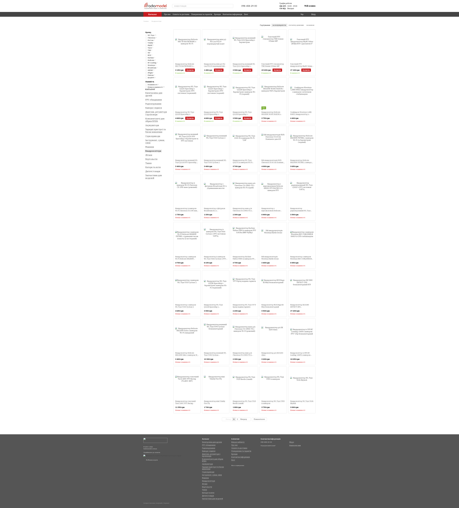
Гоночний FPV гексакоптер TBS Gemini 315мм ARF (272, 65)
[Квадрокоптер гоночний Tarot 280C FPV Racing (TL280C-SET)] (187, 383)
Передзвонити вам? (268, 445)
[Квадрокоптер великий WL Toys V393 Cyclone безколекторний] (215, 335)
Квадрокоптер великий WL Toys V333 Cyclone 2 (215, 161)
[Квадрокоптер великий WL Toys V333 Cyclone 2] (215, 142)
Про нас (167, 14)
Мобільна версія (152, 460)
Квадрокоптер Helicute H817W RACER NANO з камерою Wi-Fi (184, 66)
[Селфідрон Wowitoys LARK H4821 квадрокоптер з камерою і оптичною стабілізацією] (302, 94)
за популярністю (279, 25)
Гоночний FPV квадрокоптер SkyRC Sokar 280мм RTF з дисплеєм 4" (301, 66)
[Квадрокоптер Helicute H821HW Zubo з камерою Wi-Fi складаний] (187, 335)
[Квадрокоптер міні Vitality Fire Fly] (215, 383)
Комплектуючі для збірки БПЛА (154, 120)
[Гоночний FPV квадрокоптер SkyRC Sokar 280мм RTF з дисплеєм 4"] (302, 46)
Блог (246, 14)
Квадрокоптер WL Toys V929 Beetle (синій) (244, 402)
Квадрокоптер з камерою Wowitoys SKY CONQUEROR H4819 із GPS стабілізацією (301, 259)
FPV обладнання (153, 99)
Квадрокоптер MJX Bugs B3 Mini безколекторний (272, 306)
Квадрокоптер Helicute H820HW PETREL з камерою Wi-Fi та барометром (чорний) (301, 163)
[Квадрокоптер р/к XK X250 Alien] (273, 335)
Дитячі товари (152, 171)
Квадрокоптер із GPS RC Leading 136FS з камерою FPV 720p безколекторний (301, 355)
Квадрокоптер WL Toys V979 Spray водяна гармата (244, 306)
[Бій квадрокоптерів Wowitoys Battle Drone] (273, 239)
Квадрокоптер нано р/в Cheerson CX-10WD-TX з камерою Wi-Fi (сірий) (242, 210)
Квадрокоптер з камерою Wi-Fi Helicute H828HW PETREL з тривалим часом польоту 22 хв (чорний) (186, 260)
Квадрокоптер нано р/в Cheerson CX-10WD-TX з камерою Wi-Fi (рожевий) (243, 355)
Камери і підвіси (153, 107)
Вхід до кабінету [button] (238, 442)
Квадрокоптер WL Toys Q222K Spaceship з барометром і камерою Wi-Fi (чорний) (244, 115)
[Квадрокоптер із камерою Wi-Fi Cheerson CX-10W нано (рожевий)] (187, 191)
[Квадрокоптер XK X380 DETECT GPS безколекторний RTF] (302, 287)
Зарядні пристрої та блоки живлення (155, 130)
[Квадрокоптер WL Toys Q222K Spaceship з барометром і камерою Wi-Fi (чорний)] (244, 94)
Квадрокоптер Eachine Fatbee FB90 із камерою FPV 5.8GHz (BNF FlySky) (244, 259)
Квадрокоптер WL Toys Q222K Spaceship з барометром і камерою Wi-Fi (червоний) (215, 308)
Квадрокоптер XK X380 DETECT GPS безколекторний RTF (299, 307)
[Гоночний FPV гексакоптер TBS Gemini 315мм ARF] (273, 46)
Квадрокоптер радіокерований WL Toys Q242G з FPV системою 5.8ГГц (300, 211)
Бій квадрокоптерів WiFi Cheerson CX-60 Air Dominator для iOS (273, 162)
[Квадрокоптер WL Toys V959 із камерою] (273, 383)
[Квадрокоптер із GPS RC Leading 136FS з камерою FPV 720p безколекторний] (302, 335)
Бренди (217, 14)
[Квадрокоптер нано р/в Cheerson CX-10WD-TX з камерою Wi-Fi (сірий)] (244, 191)
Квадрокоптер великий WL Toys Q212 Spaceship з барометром (244, 66)
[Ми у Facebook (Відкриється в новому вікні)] (251, 14)
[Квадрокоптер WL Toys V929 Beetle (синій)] (244, 383)
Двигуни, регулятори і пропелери (156, 113)
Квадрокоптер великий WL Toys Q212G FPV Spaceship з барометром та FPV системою (186, 163)
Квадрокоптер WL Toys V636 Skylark (301, 402)
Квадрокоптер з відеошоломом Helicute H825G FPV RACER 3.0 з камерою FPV (270, 211)
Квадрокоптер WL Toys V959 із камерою (273, 402)
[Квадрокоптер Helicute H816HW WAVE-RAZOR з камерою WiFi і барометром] (273, 94)
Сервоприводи (152, 136)
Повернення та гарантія (201, 14)
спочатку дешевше (296, 25)
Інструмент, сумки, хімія (155, 141)
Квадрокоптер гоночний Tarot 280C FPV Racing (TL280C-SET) (185, 403)
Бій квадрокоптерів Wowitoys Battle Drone (270, 258)
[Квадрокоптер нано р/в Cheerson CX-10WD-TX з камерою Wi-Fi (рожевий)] (244, 335)
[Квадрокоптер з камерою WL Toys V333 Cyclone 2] (187, 287)
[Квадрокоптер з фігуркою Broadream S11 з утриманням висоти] (215, 191)
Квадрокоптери (153, 151)
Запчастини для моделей (153, 176)
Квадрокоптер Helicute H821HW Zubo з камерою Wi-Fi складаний (186, 355)
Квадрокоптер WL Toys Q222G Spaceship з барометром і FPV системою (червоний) (186, 115)
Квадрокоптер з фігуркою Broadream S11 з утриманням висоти (214, 210)
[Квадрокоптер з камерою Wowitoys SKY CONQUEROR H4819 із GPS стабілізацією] (302, 239)
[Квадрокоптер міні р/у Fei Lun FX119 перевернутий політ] (215, 46)
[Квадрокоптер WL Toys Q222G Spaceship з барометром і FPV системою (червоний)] (187, 94)
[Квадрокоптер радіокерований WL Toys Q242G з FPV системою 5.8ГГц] (302, 191)
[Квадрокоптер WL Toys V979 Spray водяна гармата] (244, 287)
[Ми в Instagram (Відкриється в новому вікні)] (254, 14)
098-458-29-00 (249, 6)
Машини (149, 146)
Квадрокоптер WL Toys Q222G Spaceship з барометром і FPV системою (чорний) (215, 115)
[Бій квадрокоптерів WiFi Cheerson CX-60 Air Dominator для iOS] (273, 142)
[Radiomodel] (155, 440)
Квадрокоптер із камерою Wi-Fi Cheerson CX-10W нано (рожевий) (186, 210)
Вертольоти (151, 159)
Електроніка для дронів (153, 94)
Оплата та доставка (181, 14)
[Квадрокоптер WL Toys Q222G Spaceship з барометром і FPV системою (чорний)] (215, 94)
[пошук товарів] (231, 6)
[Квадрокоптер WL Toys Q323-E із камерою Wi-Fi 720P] (244, 142)
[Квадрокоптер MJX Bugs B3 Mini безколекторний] (273, 287)
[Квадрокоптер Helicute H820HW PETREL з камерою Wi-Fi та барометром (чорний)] (302, 142)
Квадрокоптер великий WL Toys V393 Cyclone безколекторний (215, 355)
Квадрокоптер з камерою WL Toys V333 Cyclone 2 (185, 306)
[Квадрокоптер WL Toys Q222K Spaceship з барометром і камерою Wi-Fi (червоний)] (215, 287)
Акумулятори (152, 125)
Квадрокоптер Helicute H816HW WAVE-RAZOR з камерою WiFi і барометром (272, 114)
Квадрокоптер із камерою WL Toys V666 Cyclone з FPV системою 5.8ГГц (215, 259)
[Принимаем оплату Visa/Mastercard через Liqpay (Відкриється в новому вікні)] (162, 455)
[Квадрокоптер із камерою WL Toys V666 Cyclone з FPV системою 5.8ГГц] (215, 239)
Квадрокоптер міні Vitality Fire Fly (214, 402)
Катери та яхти (153, 167)
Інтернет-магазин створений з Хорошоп (156, 503)
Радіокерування (153, 103)
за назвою (310, 25)
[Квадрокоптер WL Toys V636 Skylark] (302, 383)
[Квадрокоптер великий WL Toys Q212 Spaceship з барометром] (244, 46)
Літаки (148, 155)
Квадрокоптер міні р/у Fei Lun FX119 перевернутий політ (214, 66)
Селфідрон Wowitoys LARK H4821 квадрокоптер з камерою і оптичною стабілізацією (300, 115)
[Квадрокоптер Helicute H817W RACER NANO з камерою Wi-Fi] (187, 46)
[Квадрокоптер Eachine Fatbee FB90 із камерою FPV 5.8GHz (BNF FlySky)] (244, 239)
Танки (148, 163)
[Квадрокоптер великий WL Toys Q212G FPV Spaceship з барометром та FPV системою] (187, 142)
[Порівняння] (266, 6)
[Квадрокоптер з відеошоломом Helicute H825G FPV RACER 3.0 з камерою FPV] (273, 191)
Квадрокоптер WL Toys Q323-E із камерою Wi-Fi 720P (242, 162)
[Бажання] (272, 6)
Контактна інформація (232, 14)
